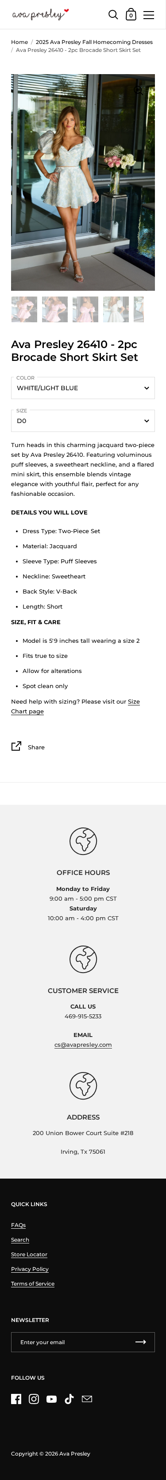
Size (21, 411)
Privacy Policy (30, 1269)
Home (19, 42)
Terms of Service (32, 1283)
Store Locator (29, 1254)
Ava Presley (74, 1453)
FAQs (18, 1225)
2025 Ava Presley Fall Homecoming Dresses (94, 42)
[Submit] (140, 1342)
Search (20, 1239)
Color (25, 378)
